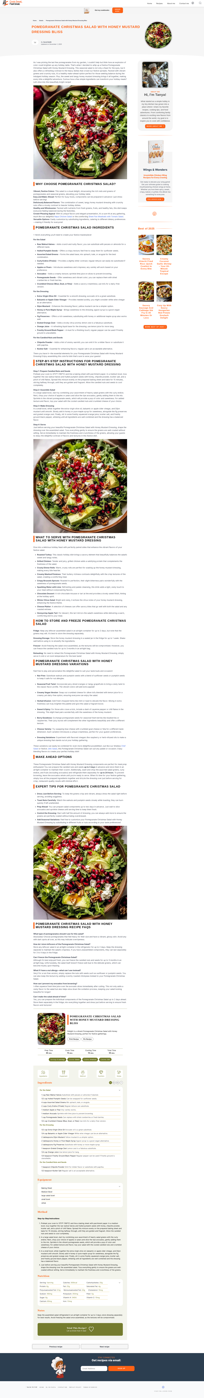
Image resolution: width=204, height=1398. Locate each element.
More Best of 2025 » (155, 327)
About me (171, 3)
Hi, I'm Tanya (51, 1387)
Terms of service (90, 1387)
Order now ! (117, 10)
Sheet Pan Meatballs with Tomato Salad (106, 216)
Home (149, 3)
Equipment (63, 1076)
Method (83, 1076)
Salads (41, 20)
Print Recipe (74, 1039)
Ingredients (43, 1076)
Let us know (71, 1331)
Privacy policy (75, 1387)
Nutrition (101, 1076)
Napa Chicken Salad (63, 216)
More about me (154, 126)
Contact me (184, 3)
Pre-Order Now (154, 199)
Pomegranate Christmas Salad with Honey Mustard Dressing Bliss (66, 20)
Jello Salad (52, 749)
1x (110, 1082)
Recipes (159, 3)
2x (114, 1082)
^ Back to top (31, 1387)
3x (118, 1082)
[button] (119, 1090)
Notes (119, 1076)
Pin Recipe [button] (87, 1039)
